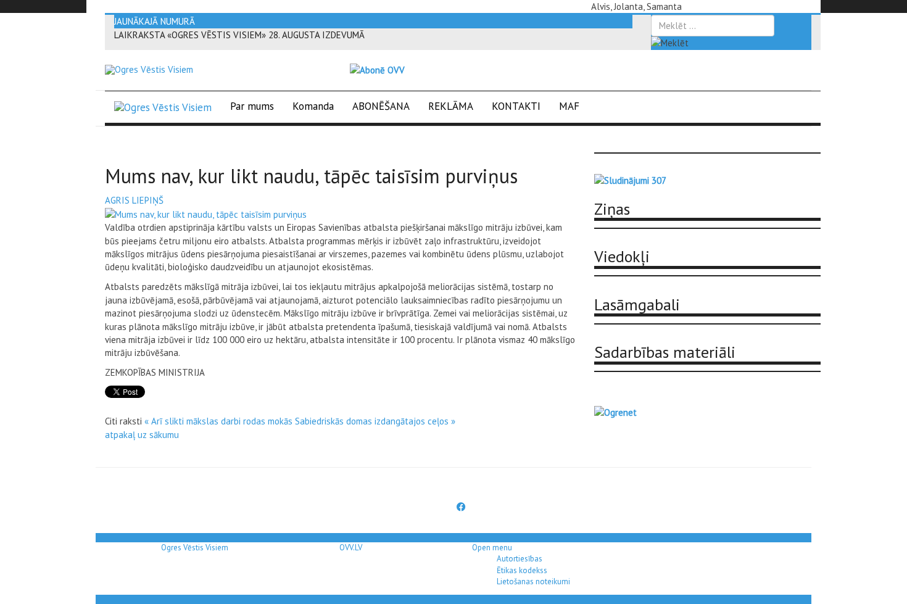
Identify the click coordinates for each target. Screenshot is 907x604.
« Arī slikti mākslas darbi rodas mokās (218, 421)
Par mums (252, 106)
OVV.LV (350, 547)
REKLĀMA (450, 106)
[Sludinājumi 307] (630, 180)
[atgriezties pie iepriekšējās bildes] (206, 213)
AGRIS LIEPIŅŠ (134, 200)
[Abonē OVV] (377, 69)
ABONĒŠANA (381, 106)
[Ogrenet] (615, 411)
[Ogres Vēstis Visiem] (149, 70)
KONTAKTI (516, 106)
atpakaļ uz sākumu (142, 435)
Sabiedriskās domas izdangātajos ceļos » (375, 421)
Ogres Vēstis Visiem (194, 547)
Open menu (492, 547)
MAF (569, 106)
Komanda (313, 106)
